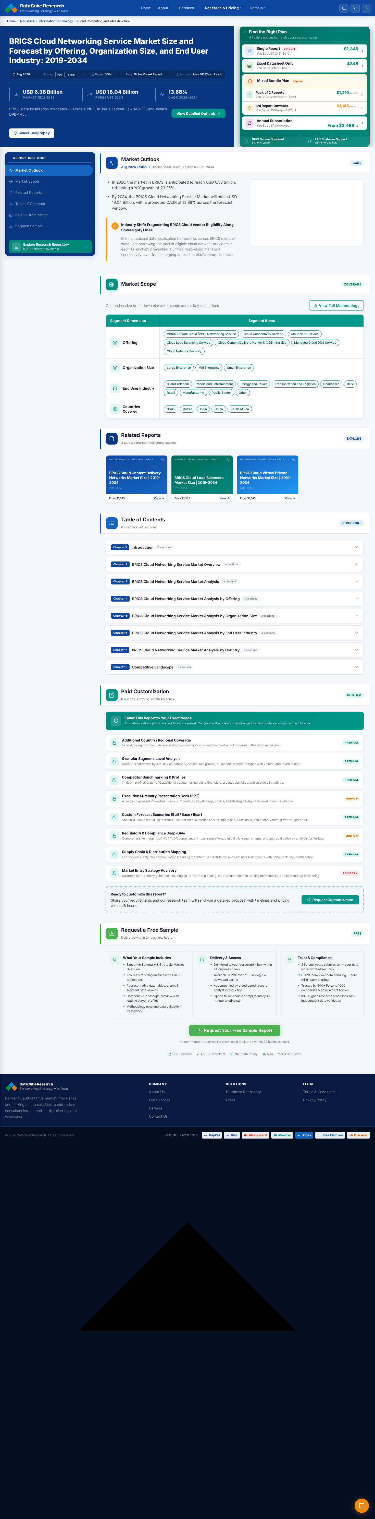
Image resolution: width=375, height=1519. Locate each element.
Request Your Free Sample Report (238, 1030)
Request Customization (332, 900)
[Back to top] (187, 1331)
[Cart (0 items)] (355, 8)
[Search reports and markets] (343, 8)
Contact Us (158, 1116)
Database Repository (243, 1092)
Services (186, 8)
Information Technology (56, 21)
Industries (27, 21)
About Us (157, 1092)
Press (230, 1100)
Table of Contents (30, 203)
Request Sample (29, 226)
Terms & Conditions (319, 1092)
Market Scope (27, 181)
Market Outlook (29, 170)
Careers (155, 1108)
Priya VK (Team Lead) (207, 74)
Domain (256, 8)
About (163, 8)
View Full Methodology (339, 305)
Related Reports (28, 192)
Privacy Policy (315, 1100)
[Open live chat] (362, 1506)
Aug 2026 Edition (134, 167)
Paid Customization (31, 215)
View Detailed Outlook (196, 113)
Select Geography (34, 133)
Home (146, 8)
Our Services (159, 1100)
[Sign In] (366, 8)
